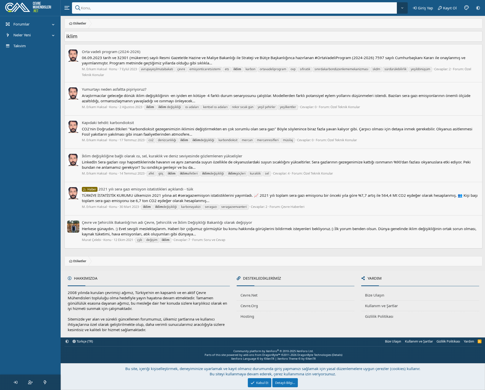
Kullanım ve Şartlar (381, 305)
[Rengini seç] (466, 8)
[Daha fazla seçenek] (402, 8)
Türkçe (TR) (84, 341)
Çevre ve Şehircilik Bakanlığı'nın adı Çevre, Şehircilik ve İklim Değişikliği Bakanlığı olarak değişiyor (167, 222)
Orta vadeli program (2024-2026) (111, 51)
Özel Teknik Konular (345, 107)
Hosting (247, 316)
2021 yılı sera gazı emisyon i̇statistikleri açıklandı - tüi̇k (140, 188)
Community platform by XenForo (273, 351)
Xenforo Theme (296, 358)
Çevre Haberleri (292, 206)
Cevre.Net (248, 295)
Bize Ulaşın (374, 295)
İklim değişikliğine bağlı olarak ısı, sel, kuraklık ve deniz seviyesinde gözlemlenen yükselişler (162, 155)
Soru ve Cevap (214, 239)
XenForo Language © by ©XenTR (252, 358)
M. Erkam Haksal (94, 69)
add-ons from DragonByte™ (261, 355)
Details (337, 355)
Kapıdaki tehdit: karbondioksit (108, 122)
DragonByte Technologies (314, 355)
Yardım (469, 341)
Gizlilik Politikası (379, 316)
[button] (478, 8)
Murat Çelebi (91, 239)
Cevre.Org (249, 305)
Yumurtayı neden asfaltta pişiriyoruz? (114, 89)
